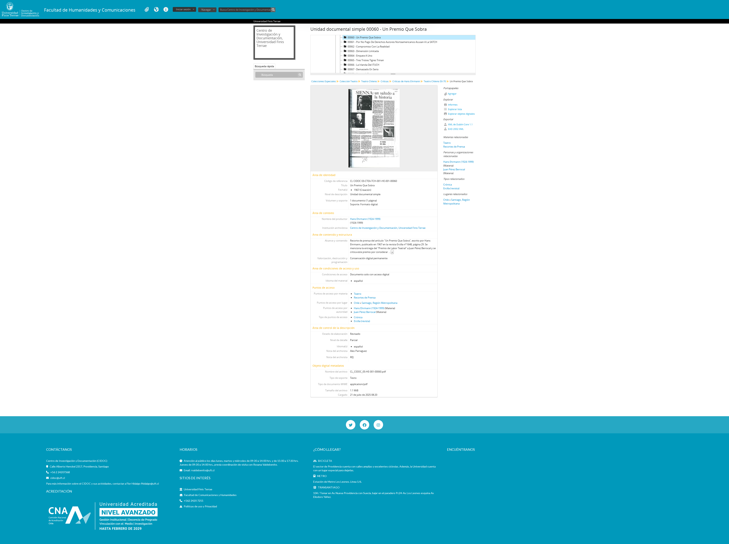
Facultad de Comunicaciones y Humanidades (210, 495)
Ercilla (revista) (362, 321)
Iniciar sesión (183, 9)
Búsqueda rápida (264, 66)
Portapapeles (146, 9)
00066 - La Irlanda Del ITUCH (363, 64)
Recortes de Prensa (365, 297)
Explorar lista (454, 109)
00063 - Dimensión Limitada (363, 51)
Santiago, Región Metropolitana (379, 303)
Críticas (385, 81)
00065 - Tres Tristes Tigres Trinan (366, 60)
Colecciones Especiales (323, 81)
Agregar (452, 93)
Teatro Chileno (369, 81)
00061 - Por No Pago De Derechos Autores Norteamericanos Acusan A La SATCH (392, 42)
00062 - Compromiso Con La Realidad (369, 46)
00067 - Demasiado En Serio (363, 69)
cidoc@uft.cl (57, 477)
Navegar (206, 9)
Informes (452, 104)
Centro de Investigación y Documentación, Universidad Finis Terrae (387, 228)
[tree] (393, 54)
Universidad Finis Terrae (198, 489)
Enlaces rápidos (165, 9)
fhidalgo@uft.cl (150, 483)
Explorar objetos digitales (461, 113)
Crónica (358, 317)
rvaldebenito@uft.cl (203, 470)
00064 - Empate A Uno (360, 55)
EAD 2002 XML (455, 129)
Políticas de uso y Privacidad (200, 506)
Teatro (357, 293)
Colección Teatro (348, 81)
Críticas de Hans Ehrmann (406, 81)
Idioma (156, 9)
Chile (356, 303)
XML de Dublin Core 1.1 (460, 124)
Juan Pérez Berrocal (365, 312)
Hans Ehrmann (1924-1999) (365, 219)
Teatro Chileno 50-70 (435, 81)
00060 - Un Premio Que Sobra (364, 37)
